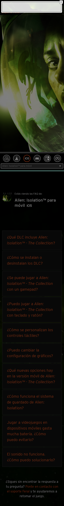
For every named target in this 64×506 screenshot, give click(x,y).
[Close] (61, 2)
